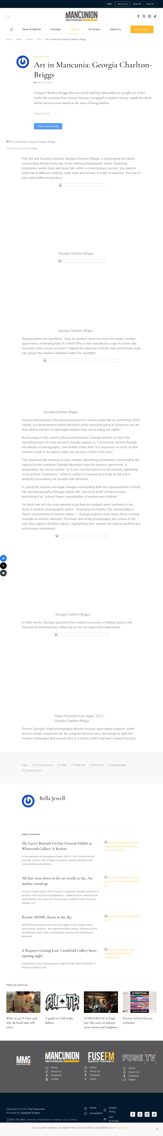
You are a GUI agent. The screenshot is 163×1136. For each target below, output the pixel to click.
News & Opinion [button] (31, 29)
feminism (98, 765)
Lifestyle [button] (56, 29)
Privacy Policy (122, 1127)
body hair (80, 765)
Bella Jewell (45, 82)
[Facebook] (3, 558)
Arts (48, 113)
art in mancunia (44, 765)
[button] (8, 16)
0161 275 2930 (17, 1119)
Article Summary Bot (48, 126)
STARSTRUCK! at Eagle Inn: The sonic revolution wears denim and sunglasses (101, 1022)
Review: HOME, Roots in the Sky (47, 917)
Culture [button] (74, 29)
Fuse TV (150, 4)
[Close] (157, 1129)
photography (118, 765)
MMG (109, 4)
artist (64, 765)
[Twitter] (3, 565)
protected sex (33, 770)
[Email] (3, 573)
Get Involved (142, 29)
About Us (115, 29)
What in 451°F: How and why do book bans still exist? (21, 1022)
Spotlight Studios (30, 1113)
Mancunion (123, 4)
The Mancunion (36, 1109)
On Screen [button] (94, 29)
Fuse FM (137, 4)
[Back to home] (81, 16)
